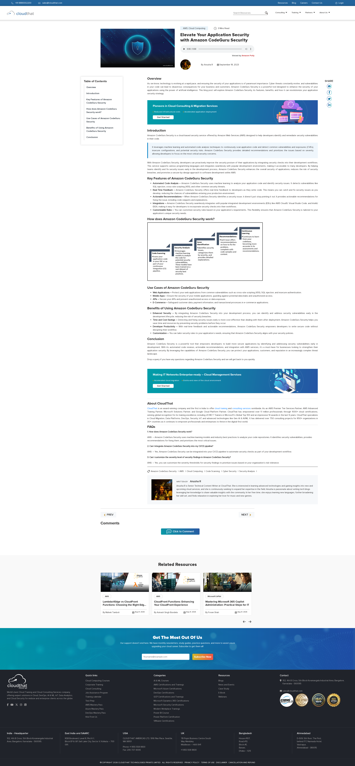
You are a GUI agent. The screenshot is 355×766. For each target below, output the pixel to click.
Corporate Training (94, 684)
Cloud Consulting (93, 688)
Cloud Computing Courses (97, 680)
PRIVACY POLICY (192, 762)
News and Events (226, 684)
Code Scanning (213, 471)
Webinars (222, 697)
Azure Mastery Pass (94, 709)
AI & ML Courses (161, 680)
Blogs (221, 680)
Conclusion (92, 137)
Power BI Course (161, 713)
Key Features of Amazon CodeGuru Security (99, 101)
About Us (324, 12)
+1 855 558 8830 (137, 747)
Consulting (280, 12)
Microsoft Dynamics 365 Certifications (171, 701)
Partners (309, 12)
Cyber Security (230, 471)
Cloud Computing (195, 471)
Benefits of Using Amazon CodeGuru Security (99, 129)
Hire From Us (91, 717)
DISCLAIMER (221, 762)
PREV (109, 514)
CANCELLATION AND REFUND (242, 762)
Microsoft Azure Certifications (168, 688)
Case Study (223, 688)
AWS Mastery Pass (93, 705)
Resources (283, 3)
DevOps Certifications (164, 692)
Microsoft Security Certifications (169, 705)
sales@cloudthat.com (292, 691)
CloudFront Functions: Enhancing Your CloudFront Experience (174, 603)
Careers (304, 3)
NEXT (245, 514)
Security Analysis (247, 471)
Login (341, 3)
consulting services (241, 408)
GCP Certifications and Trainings (169, 697)
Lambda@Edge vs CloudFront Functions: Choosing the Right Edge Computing (124, 605)
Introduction (92, 93)
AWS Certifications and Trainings (169, 684)
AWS (181, 471)
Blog (294, 3)
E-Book (221, 692)
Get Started (163, 117)
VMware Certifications (164, 721)
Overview (91, 87)
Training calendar (93, 697)
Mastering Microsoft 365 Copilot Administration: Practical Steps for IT (227, 603)
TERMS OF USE (208, 762)
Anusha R (208, 64)
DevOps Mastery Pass (95, 713)
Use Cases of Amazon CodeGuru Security (103, 120)
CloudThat (152, 408)
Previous (244, 622)
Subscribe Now (202, 656)
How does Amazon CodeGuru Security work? (101, 111)
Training (295, 12)
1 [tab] (177, 548)
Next (250, 622)
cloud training (221, 408)
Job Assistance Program (96, 692)
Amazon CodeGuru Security (164, 471)
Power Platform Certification (167, 717)
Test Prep (89, 701)
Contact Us (317, 3)
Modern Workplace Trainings (167, 709)
